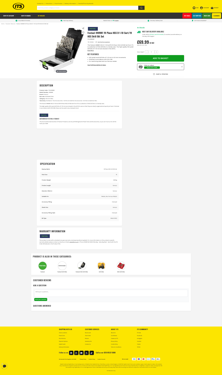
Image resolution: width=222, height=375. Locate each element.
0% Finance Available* (200, 20)
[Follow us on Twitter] (86, 353)
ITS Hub (139, 332)
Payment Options (63, 341)
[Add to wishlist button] (83, 32)
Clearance (216, 16)
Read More (90, 50)
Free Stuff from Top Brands (85, 3)
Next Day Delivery (68, 20)
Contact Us (40, 3)
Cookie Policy (114, 344)
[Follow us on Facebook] (71, 353)
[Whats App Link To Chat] (10, 365)
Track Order (88, 335)
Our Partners (114, 335)
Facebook (139, 335)
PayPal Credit (62, 344)
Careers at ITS (114, 338)
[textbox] (111, 293)
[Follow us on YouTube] (81, 353)
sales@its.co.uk (73, 242)
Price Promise (58, 3)
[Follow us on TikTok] (91, 353)
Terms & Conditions (116, 347)
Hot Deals (187, 16)
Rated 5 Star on (107, 20)
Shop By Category (8, 16)
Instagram (139, 338)
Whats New (207, 16)
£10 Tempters (197, 16)
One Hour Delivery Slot (156, 20)
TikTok (138, 347)
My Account (88, 332)
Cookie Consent (101, 359)
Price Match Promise (24, 20)
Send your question (40, 299)
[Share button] (83, 28)
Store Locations (63, 332)
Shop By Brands (26, 16)
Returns (87, 338)
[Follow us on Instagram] (76, 353)
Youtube (139, 341)
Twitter (138, 344)
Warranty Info (88, 341)
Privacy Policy (114, 341)
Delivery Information (70, 3)
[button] (160, 67)
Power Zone (62, 335)
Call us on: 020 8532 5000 (106, 352)
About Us (113, 332)
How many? (140, 52)
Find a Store (49, 3)
